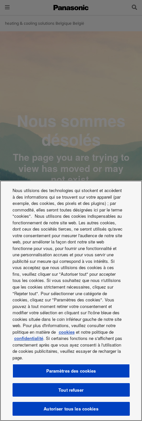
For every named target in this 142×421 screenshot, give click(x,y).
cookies (67, 332)
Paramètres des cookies (71, 371)
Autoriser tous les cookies (71, 409)
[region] (71, 301)
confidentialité (28, 338)
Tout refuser (71, 390)
